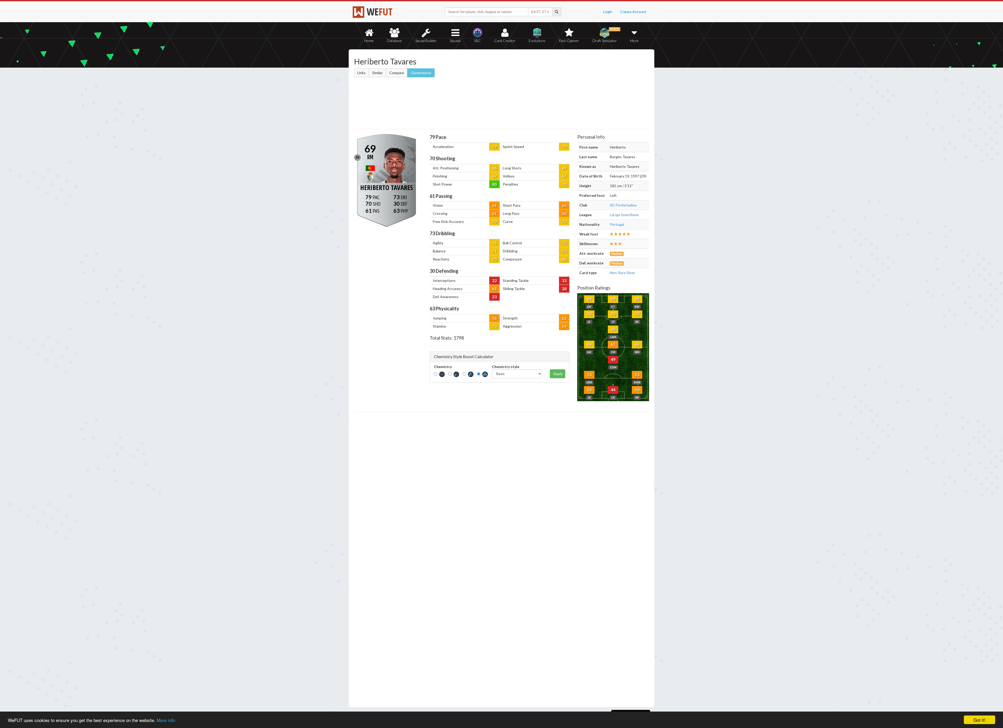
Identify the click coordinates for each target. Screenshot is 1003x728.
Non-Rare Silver (622, 272)
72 (564, 221)
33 (564, 280)
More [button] (634, 40)
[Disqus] (501, 559)
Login (607, 11)
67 (494, 176)
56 (494, 318)
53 (589, 374)
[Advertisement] (552, 90)
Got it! (979, 720)
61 (494, 205)
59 (564, 326)
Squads (455, 40)
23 (494, 296)
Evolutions (537, 40)
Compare (396, 72)
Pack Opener (569, 40)
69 (564, 167)
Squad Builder (426, 40)
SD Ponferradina (623, 205)
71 (494, 250)
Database (394, 40)
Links (361, 72)
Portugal (617, 224)
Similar (377, 72)
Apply (558, 373)
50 (564, 213)
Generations (421, 72)
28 (564, 288)
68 (564, 259)
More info (166, 720)
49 (613, 359)
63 (564, 205)
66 (494, 167)
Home (369, 40)
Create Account (633, 11)
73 (564, 250)
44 (613, 389)
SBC (477, 40)
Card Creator (505, 40)
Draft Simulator (605, 35)
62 (564, 318)
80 (494, 184)
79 (494, 146)
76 (494, 242)
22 (494, 280)
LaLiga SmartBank (624, 214)
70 (564, 184)
